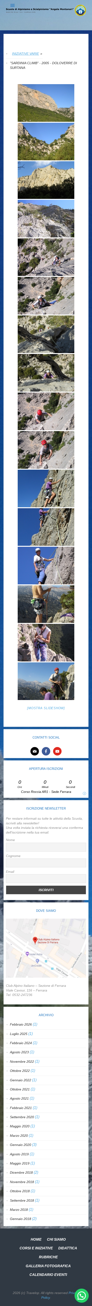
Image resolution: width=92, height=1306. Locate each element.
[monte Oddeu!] (46, 103)
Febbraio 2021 (21, 1108)
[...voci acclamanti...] (46, 527)
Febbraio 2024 (21, 1043)
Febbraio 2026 (21, 1024)
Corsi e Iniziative (36, 1248)
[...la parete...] (46, 180)
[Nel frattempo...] (46, 411)
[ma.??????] (46, 373)
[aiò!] (46, 681)
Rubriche (48, 1257)
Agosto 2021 (19, 1098)
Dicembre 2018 (21, 1172)
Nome (10, 840)
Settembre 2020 (22, 1117)
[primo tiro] (46, 257)
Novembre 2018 (22, 1182)
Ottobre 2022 (20, 1071)
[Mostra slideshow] (46, 708)
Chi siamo (56, 1239)
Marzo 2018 (19, 1210)
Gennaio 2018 (20, 1219)
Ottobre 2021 (20, 1089)
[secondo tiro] (46, 334)
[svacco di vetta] (46, 604)
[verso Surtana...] (46, 141)
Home (36, 1239)
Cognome (13, 856)
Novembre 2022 (22, 1061)
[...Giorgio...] (46, 450)
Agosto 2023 (19, 1052)
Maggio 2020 (19, 1126)
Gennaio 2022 (20, 1080)
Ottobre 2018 (20, 1191)
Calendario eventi (48, 1275)
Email (10, 871)
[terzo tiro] (46, 488)
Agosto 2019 (19, 1154)
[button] (82, 1296)
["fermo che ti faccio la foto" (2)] (46, 565)
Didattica (67, 1248)
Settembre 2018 (22, 1200)
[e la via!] (46, 218)
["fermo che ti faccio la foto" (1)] (46, 296)
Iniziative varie (25, 53)
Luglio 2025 (18, 1034)
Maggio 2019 (19, 1163)
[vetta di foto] (46, 642)
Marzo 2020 (19, 1135)
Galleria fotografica (48, 1266)
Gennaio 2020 (20, 1145)
